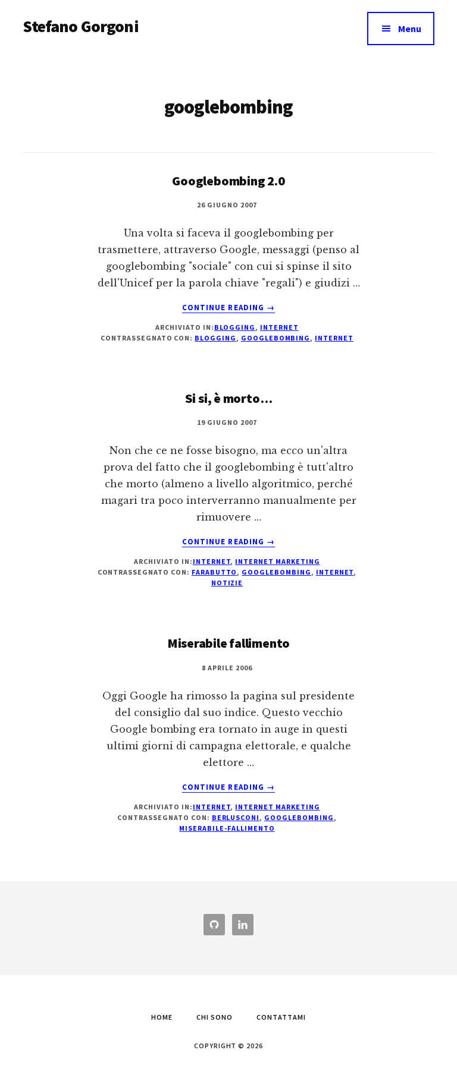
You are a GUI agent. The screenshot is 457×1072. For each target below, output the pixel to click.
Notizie (227, 582)
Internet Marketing (277, 561)
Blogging (235, 327)
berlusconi (236, 817)
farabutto (214, 571)
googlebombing (275, 337)
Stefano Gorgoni (80, 26)
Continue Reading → (228, 307)
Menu (409, 28)
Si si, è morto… (229, 398)
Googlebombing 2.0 (228, 180)
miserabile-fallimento (226, 828)
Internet (279, 327)
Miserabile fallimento (228, 643)
